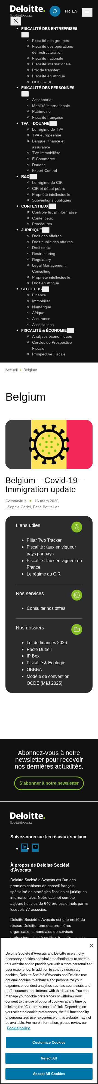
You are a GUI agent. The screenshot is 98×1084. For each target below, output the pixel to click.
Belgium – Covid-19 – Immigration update (44, 485)
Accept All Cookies (49, 1073)
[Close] (91, 945)
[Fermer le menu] (15, 21)
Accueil (11, 369)
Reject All (49, 1058)
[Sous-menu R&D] (33, 176)
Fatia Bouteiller (46, 506)
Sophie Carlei (19, 506)
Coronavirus (15, 500)
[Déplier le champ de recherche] (55, 11)
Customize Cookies (48, 1042)
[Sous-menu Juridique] (46, 230)
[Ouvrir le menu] (87, 12)
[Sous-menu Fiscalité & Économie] (70, 330)
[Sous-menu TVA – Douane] (53, 123)
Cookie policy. (18, 1027)
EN (74, 11)
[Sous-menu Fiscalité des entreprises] (25, 35)
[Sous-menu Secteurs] (45, 289)
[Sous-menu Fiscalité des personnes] (25, 94)
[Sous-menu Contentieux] (52, 206)
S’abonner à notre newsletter (49, 783)
